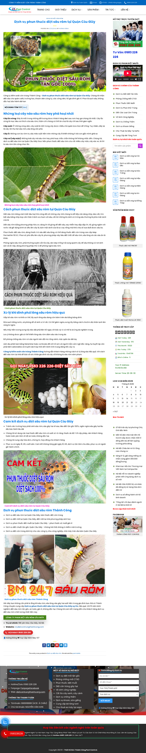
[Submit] (140, 146)
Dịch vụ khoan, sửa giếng (68, 700)
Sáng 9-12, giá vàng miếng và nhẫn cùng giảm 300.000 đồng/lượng (128, 459)
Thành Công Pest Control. (86, 750)
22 (132, 402)
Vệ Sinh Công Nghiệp (125, 117)
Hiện (24, 107)
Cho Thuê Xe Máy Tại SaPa (127, 131)
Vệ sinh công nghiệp (66, 689)
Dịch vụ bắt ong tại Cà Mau (129, 157)
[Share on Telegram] (65, 645)
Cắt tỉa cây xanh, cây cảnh (69, 693)
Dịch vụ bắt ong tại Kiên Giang (130, 187)
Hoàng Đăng (64, 28)
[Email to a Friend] (53, 645)
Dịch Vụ (76, 9)
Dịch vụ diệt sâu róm (54, 18)
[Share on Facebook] (44, 645)
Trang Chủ (43, 9)
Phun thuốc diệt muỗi (66, 683)
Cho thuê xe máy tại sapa (69, 707)
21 (127, 402)
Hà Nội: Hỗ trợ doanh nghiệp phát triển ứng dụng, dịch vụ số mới (128, 476)
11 (113, 398)
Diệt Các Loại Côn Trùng (126, 112)
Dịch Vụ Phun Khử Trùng (126, 108)
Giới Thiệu (60, 9)
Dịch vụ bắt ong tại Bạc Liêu (130, 164)
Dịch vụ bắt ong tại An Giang (129, 194)
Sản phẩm (92, 9)
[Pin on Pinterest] (57, 645)
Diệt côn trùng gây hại (67, 686)
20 (123, 402)
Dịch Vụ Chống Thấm (125, 121)
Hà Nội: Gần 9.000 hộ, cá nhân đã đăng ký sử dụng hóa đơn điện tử (129, 487)
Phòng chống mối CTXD (67, 679)
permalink (76, 653)
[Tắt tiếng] (136, 79)
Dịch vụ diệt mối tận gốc (68, 675)
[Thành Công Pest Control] (19, 9)
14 (127, 398)
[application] (128, 73)
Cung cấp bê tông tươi (67, 703)
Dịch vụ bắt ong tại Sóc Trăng (130, 172)
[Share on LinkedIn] (61, 645)
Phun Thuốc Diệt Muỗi (125, 103)
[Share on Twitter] (48, 645)
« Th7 (115, 411)
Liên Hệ (125, 9)
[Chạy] (116, 79)
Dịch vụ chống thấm (66, 697)
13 (122, 398)
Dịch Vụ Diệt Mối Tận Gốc (127, 94)
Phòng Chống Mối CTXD (126, 98)
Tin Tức (109, 9)
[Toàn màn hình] (139, 79)
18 (113, 402)
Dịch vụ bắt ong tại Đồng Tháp (131, 202)
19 (118, 402)
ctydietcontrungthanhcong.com (29, 627)
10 (140, 394)
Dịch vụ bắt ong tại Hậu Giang (130, 179)
